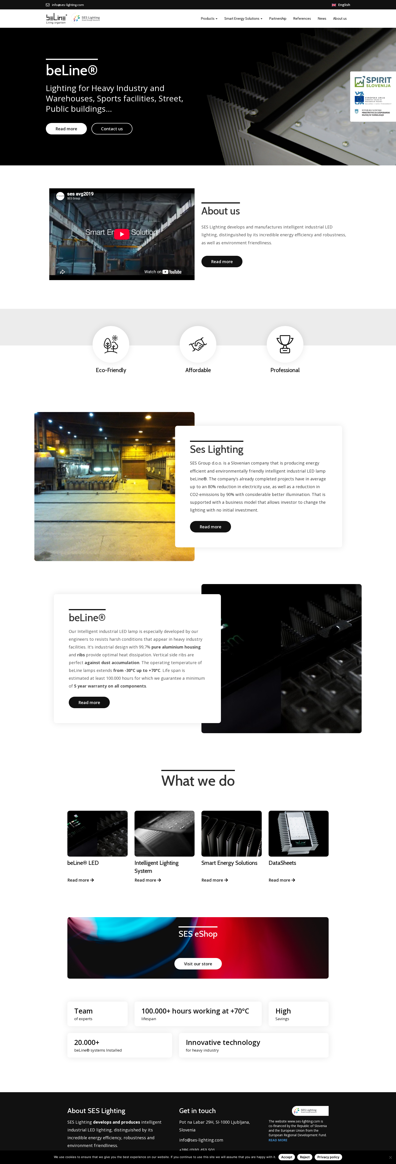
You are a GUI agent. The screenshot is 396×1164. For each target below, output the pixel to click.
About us (340, 19)
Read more (66, 128)
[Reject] (390, 1157)
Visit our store (198, 963)
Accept (286, 1157)
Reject (305, 1157)
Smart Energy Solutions (242, 19)
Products (208, 19)
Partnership (277, 19)
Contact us (112, 128)
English (344, 4)
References (302, 19)
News (322, 19)
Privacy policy (328, 1157)
